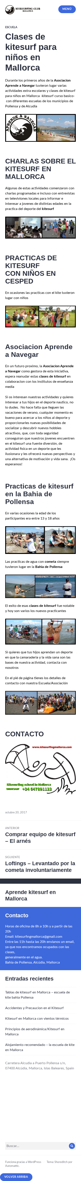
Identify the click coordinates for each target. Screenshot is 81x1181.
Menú (66, 9)
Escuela (11, 27)
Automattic (12, 1166)
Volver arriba (16, 1177)
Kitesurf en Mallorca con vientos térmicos (37, 1018)
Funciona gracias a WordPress (23, 1162)
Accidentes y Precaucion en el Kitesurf (34, 1008)
